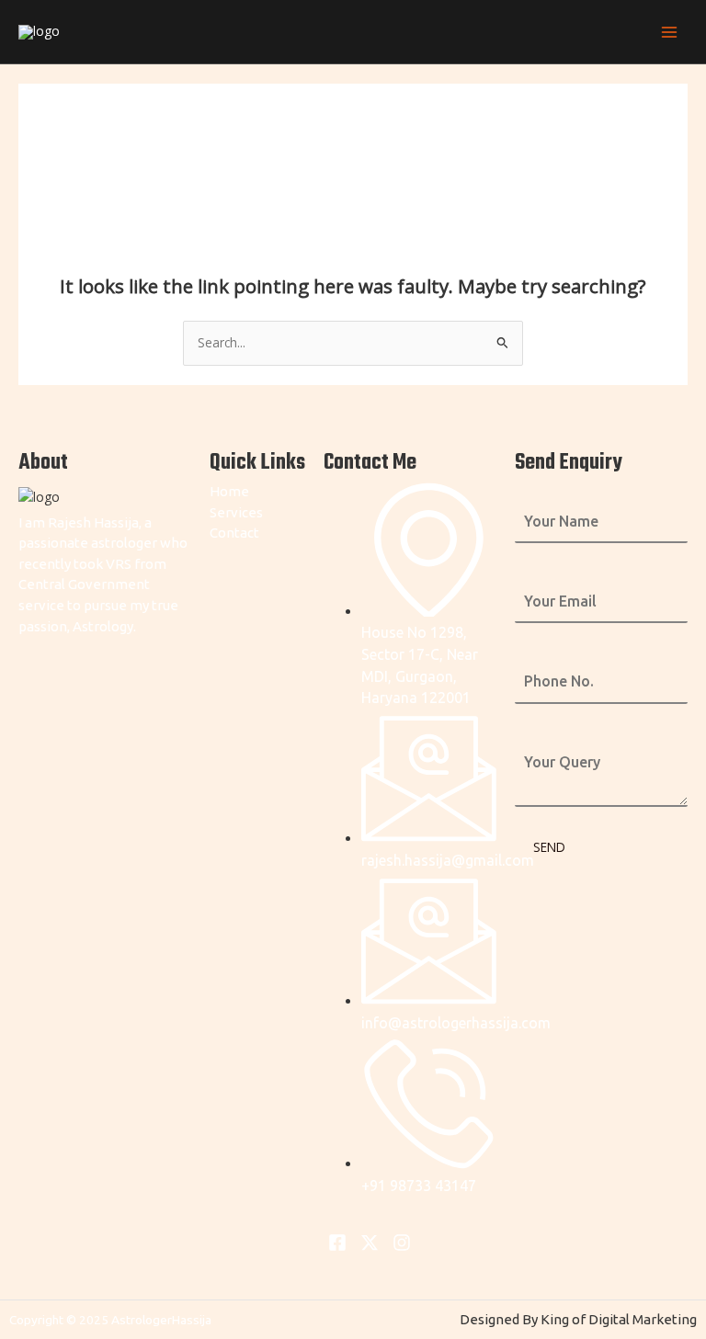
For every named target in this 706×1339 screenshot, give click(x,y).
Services (236, 512)
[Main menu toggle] (670, 32)
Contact (234, 532)
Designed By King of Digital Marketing (578, 1319)
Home (229, 491)
